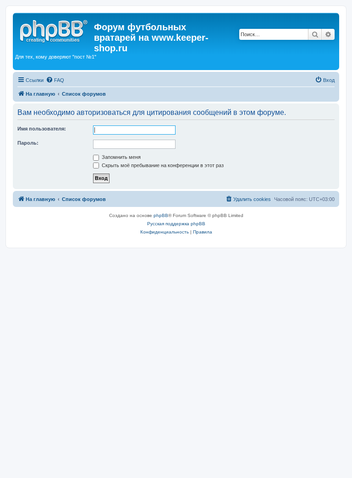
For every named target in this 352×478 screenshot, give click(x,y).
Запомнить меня (120, 157)
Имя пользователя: (41, 128)
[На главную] (54, 29)
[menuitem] (55, 80)
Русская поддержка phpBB (176, 223)
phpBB (161, 215)
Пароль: (27, 143)
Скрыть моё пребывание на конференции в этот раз (162, 165)
